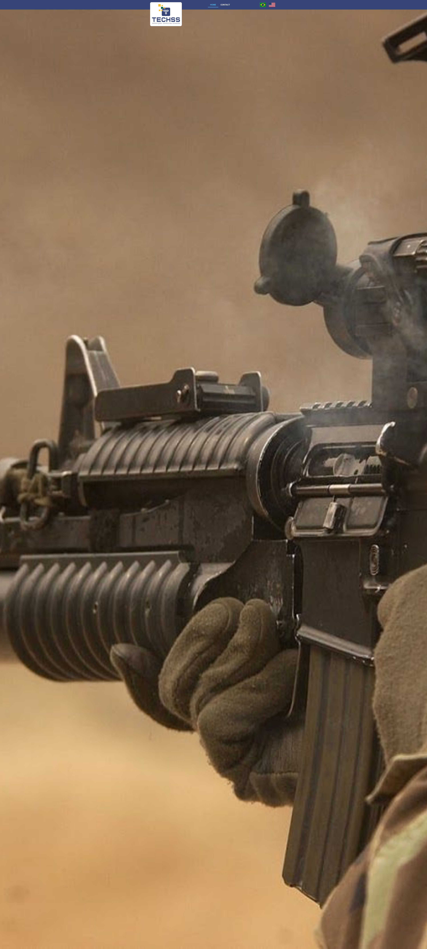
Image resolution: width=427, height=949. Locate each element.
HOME (213, 4)
